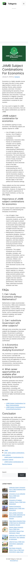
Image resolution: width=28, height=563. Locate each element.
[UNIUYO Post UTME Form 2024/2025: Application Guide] (5, 544)
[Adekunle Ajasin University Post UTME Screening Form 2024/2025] (5, 490)
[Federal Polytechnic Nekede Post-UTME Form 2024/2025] (5, 509)
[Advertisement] (14, 26)
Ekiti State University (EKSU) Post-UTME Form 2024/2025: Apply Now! (16, 550)
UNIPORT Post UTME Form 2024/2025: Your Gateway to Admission (17, 537)
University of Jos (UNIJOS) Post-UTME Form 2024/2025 (17, 495)
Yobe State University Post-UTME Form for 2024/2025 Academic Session (17, 523)
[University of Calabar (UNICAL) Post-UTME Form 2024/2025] (5, 502)
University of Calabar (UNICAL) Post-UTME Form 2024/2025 (17, 502)
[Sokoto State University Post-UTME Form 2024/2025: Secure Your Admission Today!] (5, 529)
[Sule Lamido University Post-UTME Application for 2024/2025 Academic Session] (5, 515)
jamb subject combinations (16, 452)
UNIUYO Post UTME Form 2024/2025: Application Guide (16, 543)
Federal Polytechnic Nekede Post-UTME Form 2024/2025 (16, 508)
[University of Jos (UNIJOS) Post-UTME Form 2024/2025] (5, 496)
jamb (5, 452)
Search (4, 472)
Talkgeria (12, 4)
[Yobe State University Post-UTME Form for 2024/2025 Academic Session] (5, 523)
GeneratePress (14, 560)
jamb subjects (6, 455)
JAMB (6, 450)
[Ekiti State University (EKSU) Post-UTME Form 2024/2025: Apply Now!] (5, 550)
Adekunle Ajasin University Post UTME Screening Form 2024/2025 (17, 489)
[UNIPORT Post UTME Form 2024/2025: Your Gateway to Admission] (5, 538)
